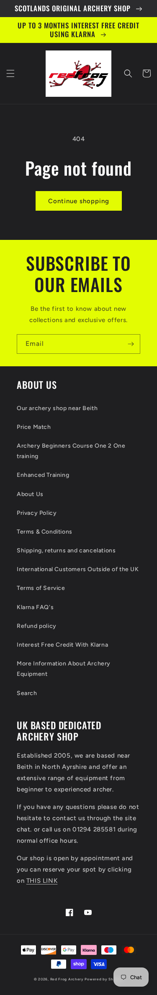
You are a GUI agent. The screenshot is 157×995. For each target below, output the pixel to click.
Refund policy (37, 626)
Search (27, 693)
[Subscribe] (130, 344)
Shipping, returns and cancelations (66, 550)
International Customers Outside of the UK (78, 569)
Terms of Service (41, 588)
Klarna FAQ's (35, 607)
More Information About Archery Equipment (64, 669)
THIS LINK (41, 880)
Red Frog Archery (67, 979)
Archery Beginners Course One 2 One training (71, 451)
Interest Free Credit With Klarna (62, 644)
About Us (30, 494)
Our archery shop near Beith (57, 408)
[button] (10, 73)
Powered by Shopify (104, 979)
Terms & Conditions (44, 531)
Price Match (34, 427)
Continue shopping (78, 201)
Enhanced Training (43, 475)
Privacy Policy (37, 512)
